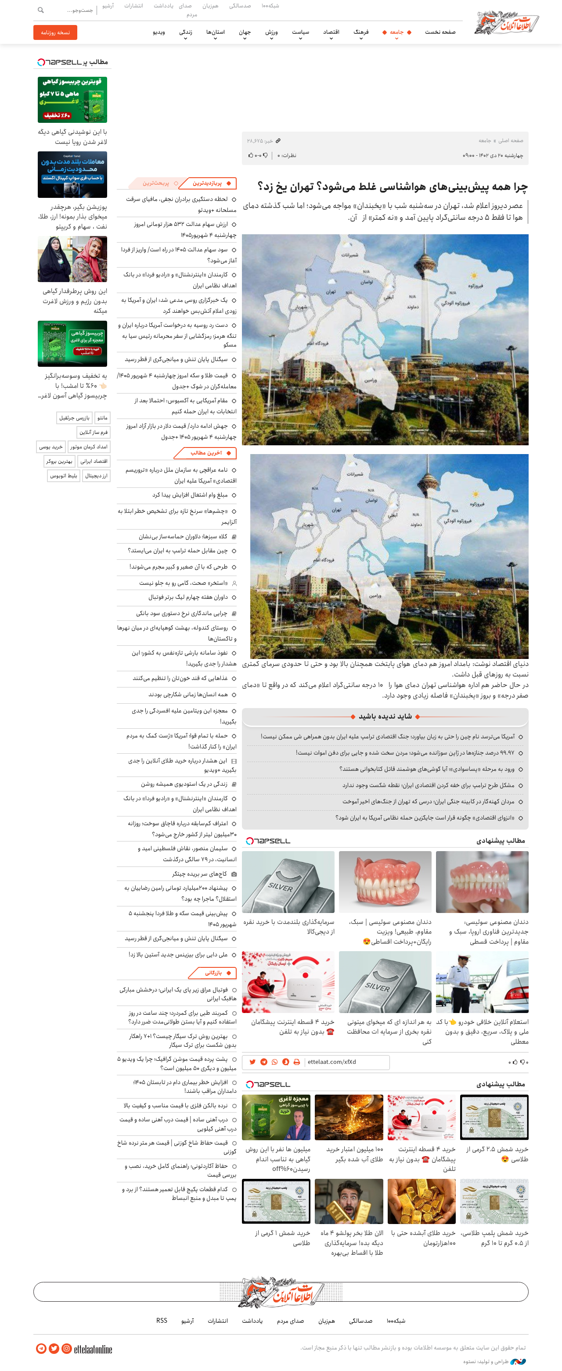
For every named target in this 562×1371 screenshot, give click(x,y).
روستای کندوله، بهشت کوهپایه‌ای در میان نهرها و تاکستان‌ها (177, 633)
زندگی (185, 32)
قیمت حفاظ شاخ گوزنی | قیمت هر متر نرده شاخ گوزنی (177, 1147)
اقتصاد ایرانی (94, 461)
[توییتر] (54, 1348)
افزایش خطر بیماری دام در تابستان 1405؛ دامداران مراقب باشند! (185, 1086)
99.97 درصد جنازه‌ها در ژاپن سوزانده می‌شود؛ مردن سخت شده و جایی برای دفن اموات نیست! (405, 753)
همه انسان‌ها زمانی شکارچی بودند (188, 694)
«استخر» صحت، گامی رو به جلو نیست (183, 583)
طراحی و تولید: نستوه (486, 1362)
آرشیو (108, 5)
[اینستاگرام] (66, 1348)
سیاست (300, 32)
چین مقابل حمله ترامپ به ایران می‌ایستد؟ (178, 550)
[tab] (212, 183)
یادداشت (163, 5)
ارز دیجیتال (96, 476)
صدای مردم (188, 9)
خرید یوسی (51, 447)
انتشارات (133, 5)
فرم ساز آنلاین (93, 432)
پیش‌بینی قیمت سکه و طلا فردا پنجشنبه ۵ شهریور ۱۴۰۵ (183, 919)
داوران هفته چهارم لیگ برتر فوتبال (188, 597)
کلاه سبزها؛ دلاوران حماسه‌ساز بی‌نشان (183, 536)
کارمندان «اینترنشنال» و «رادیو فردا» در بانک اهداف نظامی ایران (180, 804)
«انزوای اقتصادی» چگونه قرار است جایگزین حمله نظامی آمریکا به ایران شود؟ (425, 818)
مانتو (102, 418)
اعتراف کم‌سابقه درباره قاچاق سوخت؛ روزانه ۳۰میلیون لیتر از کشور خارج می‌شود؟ (182, 829)
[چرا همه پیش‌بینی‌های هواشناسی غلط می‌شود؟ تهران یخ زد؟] (385, 339)
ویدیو (159, 32)
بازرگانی (213, 973)
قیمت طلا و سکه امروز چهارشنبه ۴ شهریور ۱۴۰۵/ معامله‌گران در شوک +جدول (177, 381)
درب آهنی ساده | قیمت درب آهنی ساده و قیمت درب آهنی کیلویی (178, 1124)
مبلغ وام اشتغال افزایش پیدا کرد (190, 495)
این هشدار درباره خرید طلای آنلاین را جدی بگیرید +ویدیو (182, 765)
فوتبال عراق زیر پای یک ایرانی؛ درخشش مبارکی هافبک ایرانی (178, 994)
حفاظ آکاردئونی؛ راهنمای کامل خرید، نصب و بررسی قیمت (181, 1170)
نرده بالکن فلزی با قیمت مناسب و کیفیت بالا (176, 1105)
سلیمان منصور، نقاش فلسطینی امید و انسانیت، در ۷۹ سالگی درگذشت (187, 854)
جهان (245, 32)
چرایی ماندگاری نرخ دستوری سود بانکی (181, 613)
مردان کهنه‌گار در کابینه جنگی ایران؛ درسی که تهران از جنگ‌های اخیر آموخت (428, 801)
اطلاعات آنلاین (507, 22)
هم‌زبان (210, 5)
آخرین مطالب (206, 453)
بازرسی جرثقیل (74, 418)
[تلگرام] (41, 1348)
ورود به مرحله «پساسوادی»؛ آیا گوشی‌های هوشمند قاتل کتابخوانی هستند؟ (427, 769)
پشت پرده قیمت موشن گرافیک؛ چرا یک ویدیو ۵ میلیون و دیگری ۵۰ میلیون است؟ (177, 1063)
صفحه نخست (440, 32)
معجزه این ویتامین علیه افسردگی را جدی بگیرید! (184, 716)
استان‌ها (215, 32)
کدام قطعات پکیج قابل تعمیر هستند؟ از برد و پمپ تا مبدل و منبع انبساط (179, 1194)
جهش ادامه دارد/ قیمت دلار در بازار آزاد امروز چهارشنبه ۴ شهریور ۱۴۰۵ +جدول (181, 431)
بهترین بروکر (59, 461)
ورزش (271, 32)
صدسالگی (240, 5)
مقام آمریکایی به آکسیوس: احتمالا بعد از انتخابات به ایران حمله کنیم (186, 406)
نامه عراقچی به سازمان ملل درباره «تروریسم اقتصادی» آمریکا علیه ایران (181, 475)
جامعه (397, 32)
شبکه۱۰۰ (270, 5)
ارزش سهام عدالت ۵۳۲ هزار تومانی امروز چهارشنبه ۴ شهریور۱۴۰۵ (185, 229)
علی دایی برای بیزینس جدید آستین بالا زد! (178, 954)
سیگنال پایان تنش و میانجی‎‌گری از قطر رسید (176, 359)
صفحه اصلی (510, 140)
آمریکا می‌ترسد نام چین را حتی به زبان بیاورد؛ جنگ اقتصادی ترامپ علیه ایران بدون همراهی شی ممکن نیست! (388, 736)
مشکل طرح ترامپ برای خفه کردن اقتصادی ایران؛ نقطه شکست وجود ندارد (428, 785)
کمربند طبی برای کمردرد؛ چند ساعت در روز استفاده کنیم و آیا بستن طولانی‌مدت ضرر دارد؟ (182, 1017)
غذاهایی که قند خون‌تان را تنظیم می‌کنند (180, 678)
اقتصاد (331, 32)
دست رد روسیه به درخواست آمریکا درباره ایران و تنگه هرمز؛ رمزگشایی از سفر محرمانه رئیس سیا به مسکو (177, 335)
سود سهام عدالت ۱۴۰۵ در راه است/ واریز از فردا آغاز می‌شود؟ (179, 255)
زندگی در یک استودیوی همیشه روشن (184, 784)
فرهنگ (361, 32)
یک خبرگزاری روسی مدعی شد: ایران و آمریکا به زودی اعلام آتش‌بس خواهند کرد (179, 305)
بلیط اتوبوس (63, 476)
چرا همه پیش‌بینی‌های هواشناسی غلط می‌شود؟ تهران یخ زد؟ (393, 187)
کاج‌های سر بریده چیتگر (200, 874)
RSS (161, 1321)
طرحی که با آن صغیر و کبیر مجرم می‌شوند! (179, 567)
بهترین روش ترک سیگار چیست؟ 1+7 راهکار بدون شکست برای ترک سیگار (183, 1040)
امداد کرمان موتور (89, 447)
